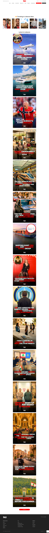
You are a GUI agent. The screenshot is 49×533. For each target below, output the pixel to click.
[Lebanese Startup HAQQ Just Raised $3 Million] (24, 396)
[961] (24, 1)
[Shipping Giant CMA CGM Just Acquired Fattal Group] (24, 238)
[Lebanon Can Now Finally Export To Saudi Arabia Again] (24, 144)
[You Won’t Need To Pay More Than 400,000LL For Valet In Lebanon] (24, 460)
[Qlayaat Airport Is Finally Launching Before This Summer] (24, 491)
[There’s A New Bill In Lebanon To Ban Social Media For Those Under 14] (24, 333)
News (10, 3)
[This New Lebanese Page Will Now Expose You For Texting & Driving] (24, 207)
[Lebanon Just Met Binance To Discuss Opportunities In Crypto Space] (24, 365)
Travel (25, 3)
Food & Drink (17, 3)
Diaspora (28, 3)
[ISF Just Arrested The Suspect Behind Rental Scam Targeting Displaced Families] (24, 302)
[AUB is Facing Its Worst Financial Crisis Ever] (24, 24)
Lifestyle (13, 3)
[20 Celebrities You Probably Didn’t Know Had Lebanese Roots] (7, 24)
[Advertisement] (24, 9)
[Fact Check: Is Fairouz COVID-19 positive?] (15, 24)
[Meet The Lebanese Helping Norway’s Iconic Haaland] (24, 112)
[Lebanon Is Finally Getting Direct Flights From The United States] (24, 49)
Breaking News (33, 3)
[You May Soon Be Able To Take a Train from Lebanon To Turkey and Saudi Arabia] (24, 175)
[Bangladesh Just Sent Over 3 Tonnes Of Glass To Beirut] (42, 24)
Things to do (21, 3)
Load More (24, 509)
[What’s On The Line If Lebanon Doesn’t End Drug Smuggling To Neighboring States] (33, 24)
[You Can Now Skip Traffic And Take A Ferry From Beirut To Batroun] (24, 80)
